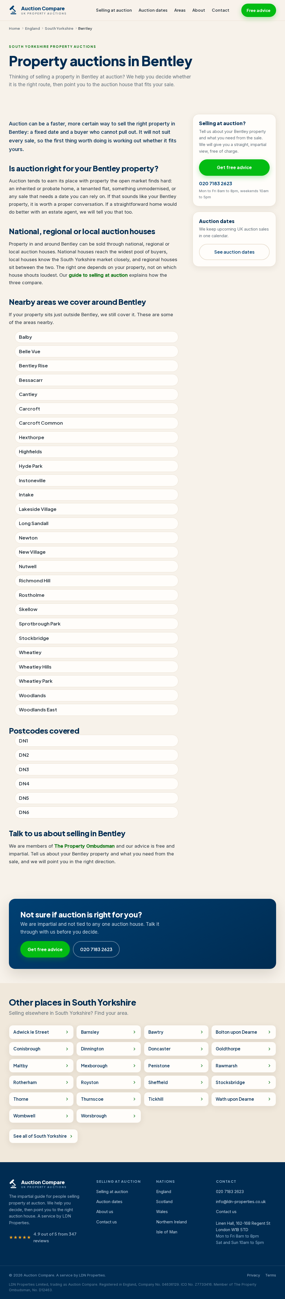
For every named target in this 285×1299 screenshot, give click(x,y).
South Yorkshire (59, 28)
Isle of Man (166, 1231)
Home (14, 28)
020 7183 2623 (215, 183)
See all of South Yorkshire (40, 1136)
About (198, 10)
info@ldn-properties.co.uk (241, 1201)
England (32, 28)
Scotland (164, 1201)
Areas (180, 10)
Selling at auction (114, 10)
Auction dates (153, 10)
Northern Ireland (171, 1221)
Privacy (253, 1275)
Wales (162, 1211)
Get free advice (234, 167)
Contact (220, 10)
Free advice (259, 10)
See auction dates (234, 252)
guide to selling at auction (98, 275)
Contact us (106, 1221)
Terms (270, 1275)
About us (104, 1211)
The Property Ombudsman (84, 846)
